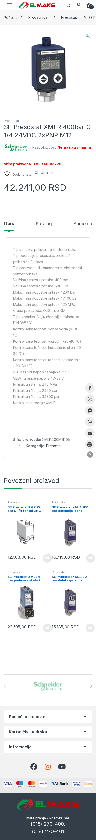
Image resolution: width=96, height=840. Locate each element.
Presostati (69, 17)
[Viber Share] (90, 399)
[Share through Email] (90, 433)
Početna (11, 17)
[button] (87, 36)
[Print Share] (90, 444)
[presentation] (91, 686)
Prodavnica (37, 17)
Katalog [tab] (44, 223)
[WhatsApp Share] (90, 422)
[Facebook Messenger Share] (90, 410)
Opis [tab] (9, 223)
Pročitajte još (44, 558)
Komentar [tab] (83, 223)
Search (68, 5)
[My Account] (78, 5)
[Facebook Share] (90, 388)
